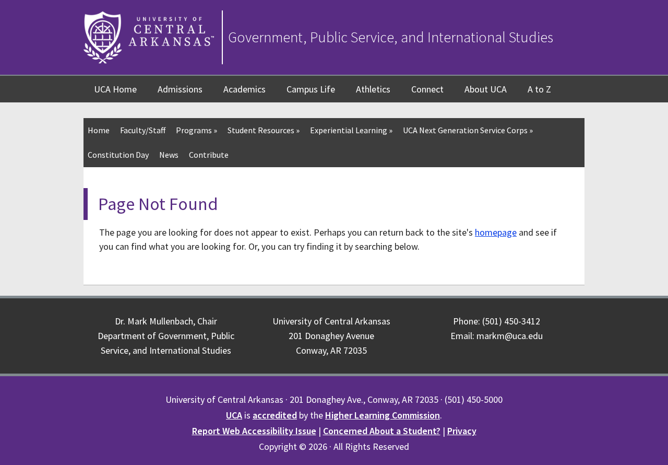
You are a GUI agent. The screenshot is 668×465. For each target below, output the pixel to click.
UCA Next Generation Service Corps (468, 130)
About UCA (485, 89)
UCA (234, 415)
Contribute (209, 154)
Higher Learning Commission (382, 415)
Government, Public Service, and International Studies (390, 37)
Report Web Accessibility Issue (254, 431)
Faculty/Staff (142, 130)
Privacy (461, 431)
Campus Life (311, 89)
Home (99, 130)
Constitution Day (118, 154)
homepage (496, 232)
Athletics (373, 89)
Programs (196, 130)
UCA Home (115, 89)
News (168, 154)
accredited (275, 415)
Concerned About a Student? (381, 431)
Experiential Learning (351, 130)
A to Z (539, 89)
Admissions (180, 89)
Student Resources (264, 130)
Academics (244, 89)
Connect (427, 89)
